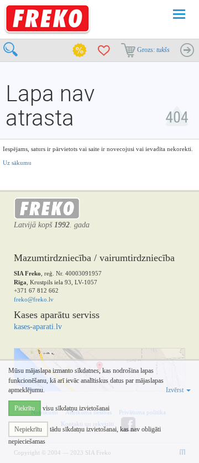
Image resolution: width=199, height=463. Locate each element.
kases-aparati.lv (38, 326)
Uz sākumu (17, 162)
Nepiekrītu (28, 429)
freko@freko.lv (34, 299)
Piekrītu (24, 408)
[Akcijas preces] (79, 50)
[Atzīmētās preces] (104, 50)
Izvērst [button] (175, 390)
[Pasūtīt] (186, 50)
